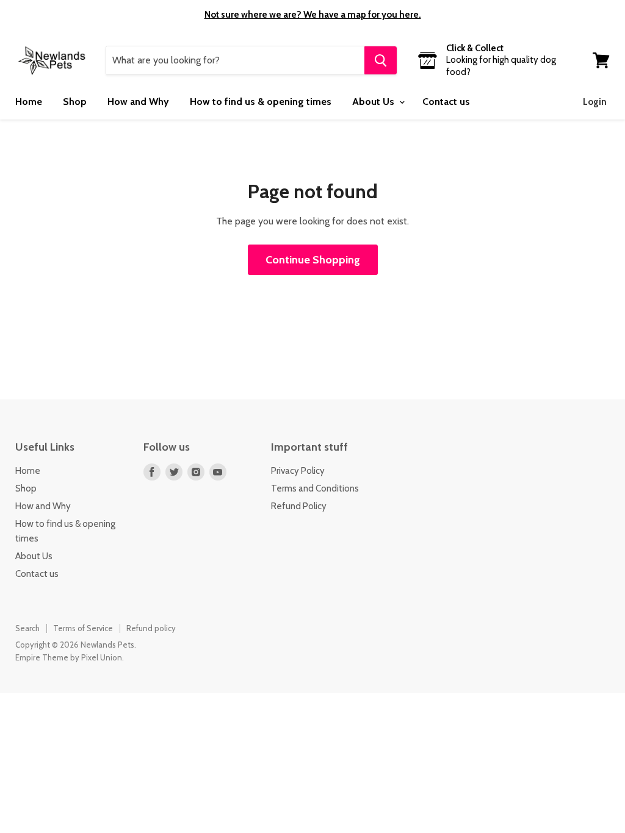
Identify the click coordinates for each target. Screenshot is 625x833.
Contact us (446, 101)
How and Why (138, 101)
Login (595, 101)
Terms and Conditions (315, 488)
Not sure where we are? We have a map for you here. (312, 14)
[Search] (380, 60)
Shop (75, 101)
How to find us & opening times (260, 101)
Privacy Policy (298, 470)
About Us (374, 101)
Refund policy (151, 628)
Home (28, 101)
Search (27, 628)
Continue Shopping (313, 259)
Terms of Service (83, 628)
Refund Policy (299, 506)
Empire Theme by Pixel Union (68, 657)
